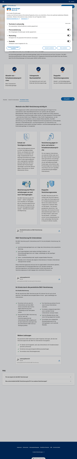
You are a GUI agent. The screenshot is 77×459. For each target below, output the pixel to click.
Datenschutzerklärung (13, 18)
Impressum (24, 18)
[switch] (68, 30)
